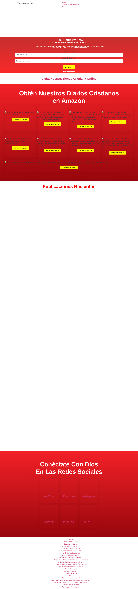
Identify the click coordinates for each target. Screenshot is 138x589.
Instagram (88, 496)
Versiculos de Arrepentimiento (71, 569)
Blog (63, 7)
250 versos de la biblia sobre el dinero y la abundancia (70, 580)
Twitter (86, 521)
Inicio (71, 539)
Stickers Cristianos (71, 544)
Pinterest (68, 521)
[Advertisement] (69, 23)
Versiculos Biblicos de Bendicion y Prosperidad (71, 560)
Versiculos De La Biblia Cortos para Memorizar (71, 582)
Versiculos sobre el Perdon (70, 555)
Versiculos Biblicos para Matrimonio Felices (71, 564)
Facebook (69, 496)
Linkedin (49, 521)
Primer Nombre (69, 52)
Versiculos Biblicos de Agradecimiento (70, 562)
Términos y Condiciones (70, 587)
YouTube (49, 496)
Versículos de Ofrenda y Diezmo (70, 551)
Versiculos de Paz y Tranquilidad (70, 557)
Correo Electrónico (69, 58)
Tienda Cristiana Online (70, 4)
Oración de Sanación (71, 571)
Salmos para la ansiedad (71, 578)
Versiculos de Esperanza (71, 553)
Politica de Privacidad (71, 585)
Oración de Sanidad (71, 573)
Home (64, 2)
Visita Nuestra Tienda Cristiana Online (69, 78)
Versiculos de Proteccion (71, 548)
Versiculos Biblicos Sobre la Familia (70, 567)
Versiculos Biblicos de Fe (71, 546)
